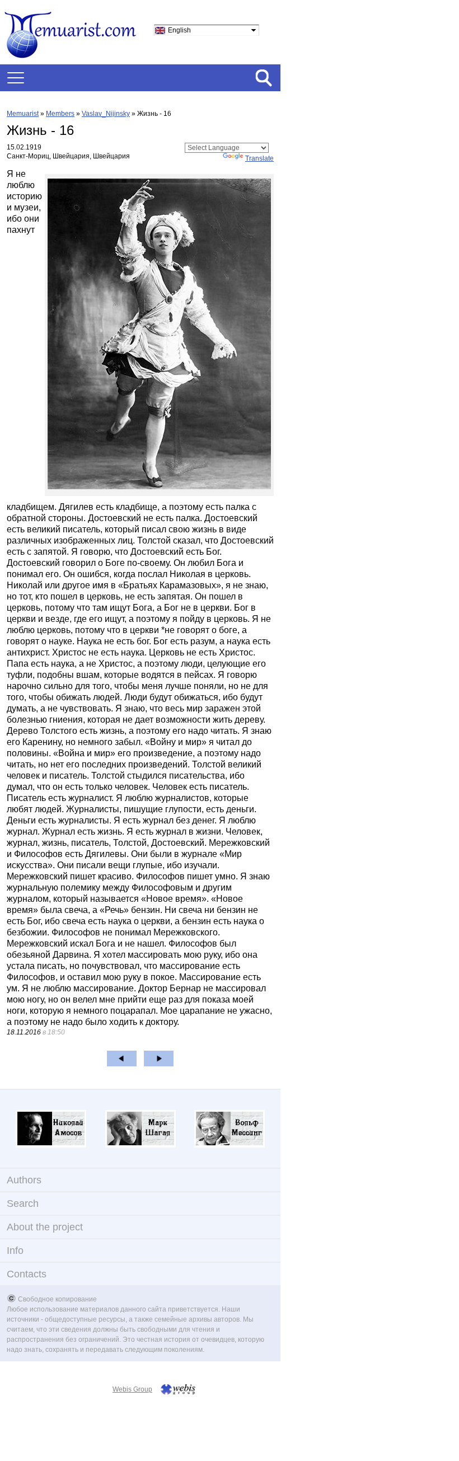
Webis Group (132, 1389)
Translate (259, 158)
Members (60, 114)
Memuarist (23, 114)
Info (15, 1250)
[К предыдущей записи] (122, 1058)
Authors (24, 1180)
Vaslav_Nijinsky (106, 114)
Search (23, 1203)
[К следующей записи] (159, 1058)
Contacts (26, 1274)
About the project (45, 1227)
